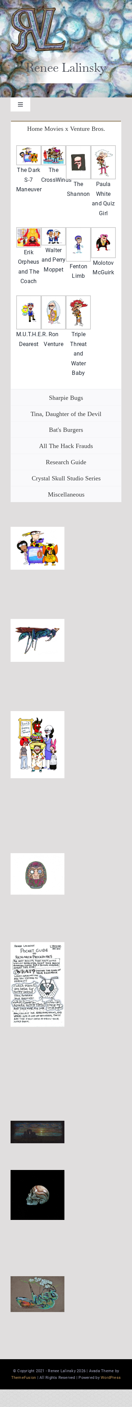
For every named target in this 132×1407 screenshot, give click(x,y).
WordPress (111, 1377)
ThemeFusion (23, 1377)
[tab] (66, 128)
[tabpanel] (66, 262)
